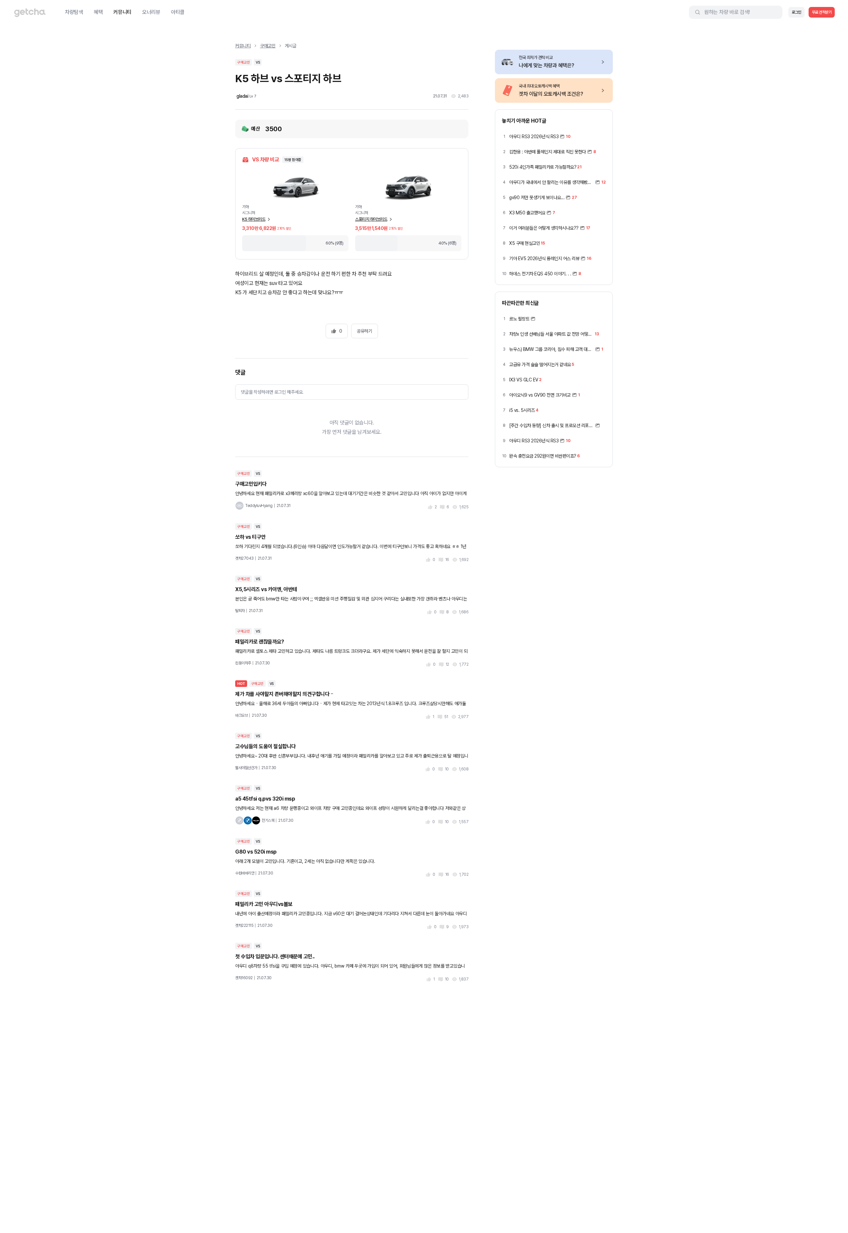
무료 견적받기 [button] (822, 12)
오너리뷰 (151, 12)
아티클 (178, 12)
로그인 (796, 12)
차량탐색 (74, 12)
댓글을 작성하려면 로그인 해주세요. (272, 392)
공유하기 (364, 331)
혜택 (98, 12)
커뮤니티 (122, 12)
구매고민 (268, 45)
